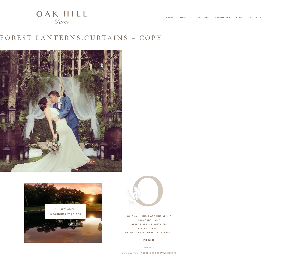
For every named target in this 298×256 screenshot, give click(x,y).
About (170, 17)
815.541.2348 (147, 228)
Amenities (223, 17)
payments (149, 248)
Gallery (203, 17)
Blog (239, 17)
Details (186, 17)
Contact (255, 17)
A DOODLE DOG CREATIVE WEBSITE (158, 253)
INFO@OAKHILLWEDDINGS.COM (147, 232)
